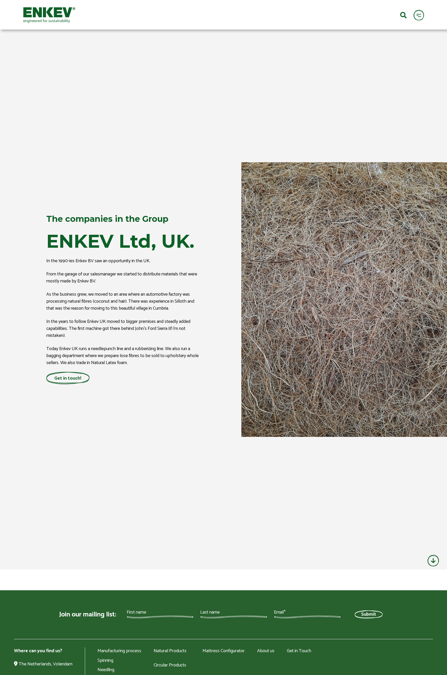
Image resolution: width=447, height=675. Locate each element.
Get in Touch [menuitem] (299, 651)
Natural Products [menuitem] (170, 651)
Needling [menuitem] (106, 670)
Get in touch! (67, 378)
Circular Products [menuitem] (170, 665)
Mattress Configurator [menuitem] (224, 651)
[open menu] (418, 15)
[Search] (403, 14)
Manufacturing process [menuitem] (119, 651)
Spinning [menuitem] (105, 660)
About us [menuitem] (265, 651)
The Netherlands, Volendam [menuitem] (45, 664)
